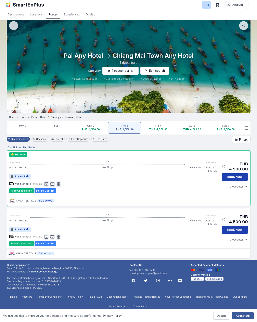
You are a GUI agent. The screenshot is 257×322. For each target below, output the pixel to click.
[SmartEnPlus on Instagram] (158, 280)
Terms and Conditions (49, 296)
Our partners (240, 296)
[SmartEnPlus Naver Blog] (180, 280)
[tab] (23, 128)
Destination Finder (117, 296)
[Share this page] (243, 25)
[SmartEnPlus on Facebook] (133, 280)
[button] (236, 5)
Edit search (157, 70)
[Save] (224, 167)
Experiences (72, 14)
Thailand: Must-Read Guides (212, 296)
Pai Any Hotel (38, 117)
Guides (90, 14)
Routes (53, 14)
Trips (23, 117)
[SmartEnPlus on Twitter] (146, 280)
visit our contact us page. (43, 271)
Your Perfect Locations (178, 296)
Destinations (16, 14)
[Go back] (13, 25)
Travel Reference (118, 306)
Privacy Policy (112, 315)
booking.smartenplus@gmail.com (148, 273)
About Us (27, 296)
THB (206, 4)
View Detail (236, 186)
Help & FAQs (95, 296)
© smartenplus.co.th (18, 265)
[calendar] (246, 128)
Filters (243, 139)
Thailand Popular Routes (146, 296)
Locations (36, 14)
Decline (222, 315)
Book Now (234, 177)
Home (12, 117)
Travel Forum (140, 306)
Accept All (243, 315)
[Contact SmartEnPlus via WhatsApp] (170, 280)
